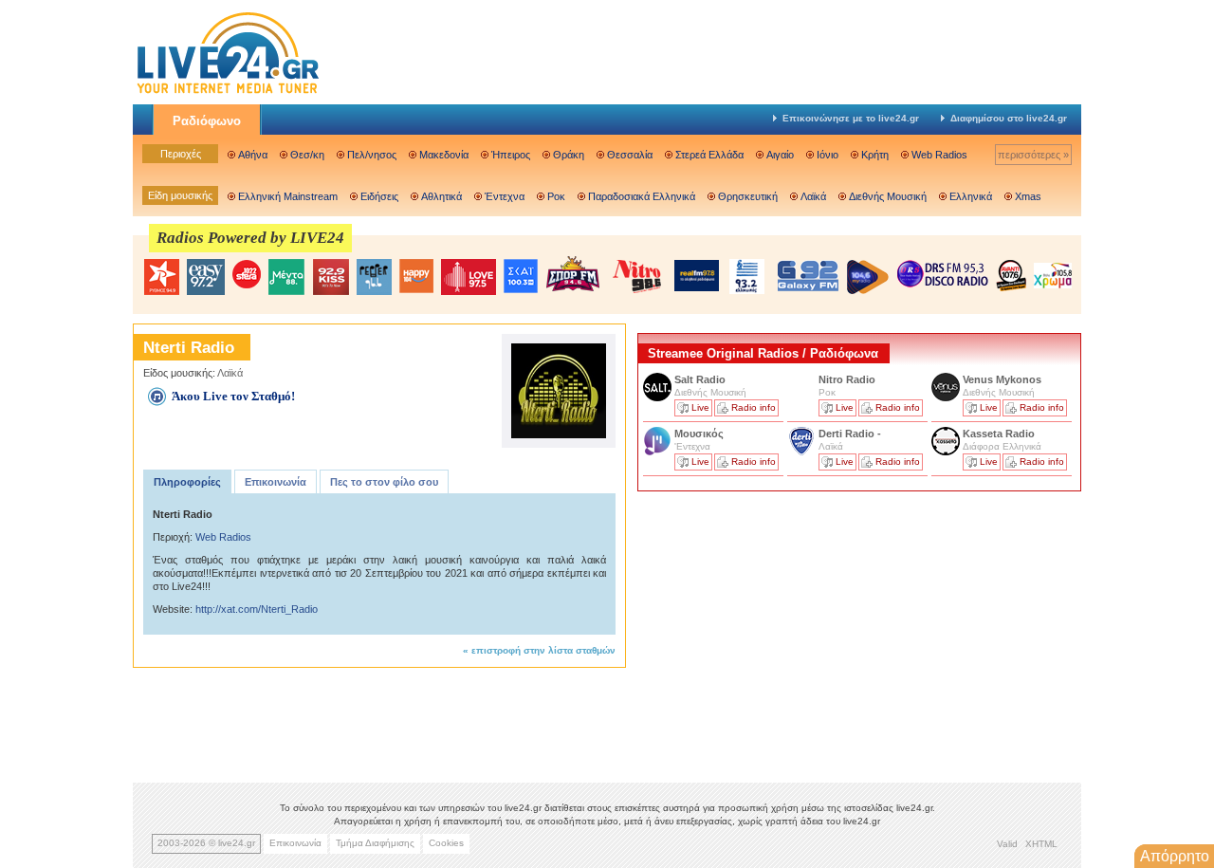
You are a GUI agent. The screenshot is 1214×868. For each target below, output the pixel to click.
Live (700, 407)
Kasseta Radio (1000, 433)
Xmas (1028, 196)
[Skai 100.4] (521, 276)
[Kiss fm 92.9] (330, 277)
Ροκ (556, 196)
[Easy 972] (206, 277)
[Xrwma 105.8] (1053, 274)
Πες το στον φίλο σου (384, 482)
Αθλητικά (441, 196)
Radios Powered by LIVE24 (250, 238)
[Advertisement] (779, 629)
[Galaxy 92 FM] (808, 275)
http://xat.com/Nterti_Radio (256, 609)
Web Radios (939, 154)
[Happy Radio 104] (416, 277)
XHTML (1041, 844)
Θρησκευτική (748, 196)
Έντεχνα (504, 196)
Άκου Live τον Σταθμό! (233, 396)
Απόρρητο (1174, 856)
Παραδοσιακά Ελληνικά (641, 196)
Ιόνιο (827, 154)
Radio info (753, 407)
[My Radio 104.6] (868, 276)
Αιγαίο (780, 154)
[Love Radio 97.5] (468, 277)
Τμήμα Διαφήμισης (375, 843)
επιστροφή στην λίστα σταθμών (543, 650)
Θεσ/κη (307, 154)
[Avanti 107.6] (1011, 275)
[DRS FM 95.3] (942, 275)
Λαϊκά (813, 196)
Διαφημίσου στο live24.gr (1008, 118)
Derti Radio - (850, 433)
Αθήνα (252, 154)
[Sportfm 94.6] (572, 273)
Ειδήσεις (379, 196)
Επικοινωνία (275, 482)
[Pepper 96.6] (374, 277)
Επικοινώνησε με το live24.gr (850, 118)
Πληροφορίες (187, 482)
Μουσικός (699, 433)
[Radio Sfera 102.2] (246, 275)
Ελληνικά (970, 196)
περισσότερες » (1033, 154)
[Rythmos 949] (161, 277)
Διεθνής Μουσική (888, 196)
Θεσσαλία (630, 154)
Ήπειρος (510, 154)
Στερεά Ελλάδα (709, 154)
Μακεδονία (444, 154)
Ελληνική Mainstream (288, 196)
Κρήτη (875, 154)
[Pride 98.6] (637, 276)
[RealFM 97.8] (696, 275)
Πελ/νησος (371, 154)
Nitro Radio (847, 379)
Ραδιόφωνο (207, 121)
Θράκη (568, 154)
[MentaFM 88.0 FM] (286, 277)
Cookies (446, 843)
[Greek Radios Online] (227, 91)
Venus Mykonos (1003, 379)
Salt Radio (701, 379)
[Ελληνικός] (748, 276)
